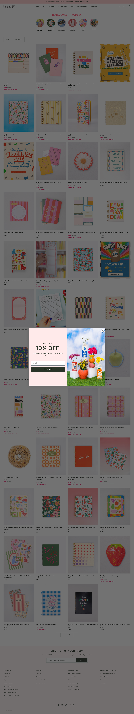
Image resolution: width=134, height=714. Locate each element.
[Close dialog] (102, 331)
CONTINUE (48, 369)
